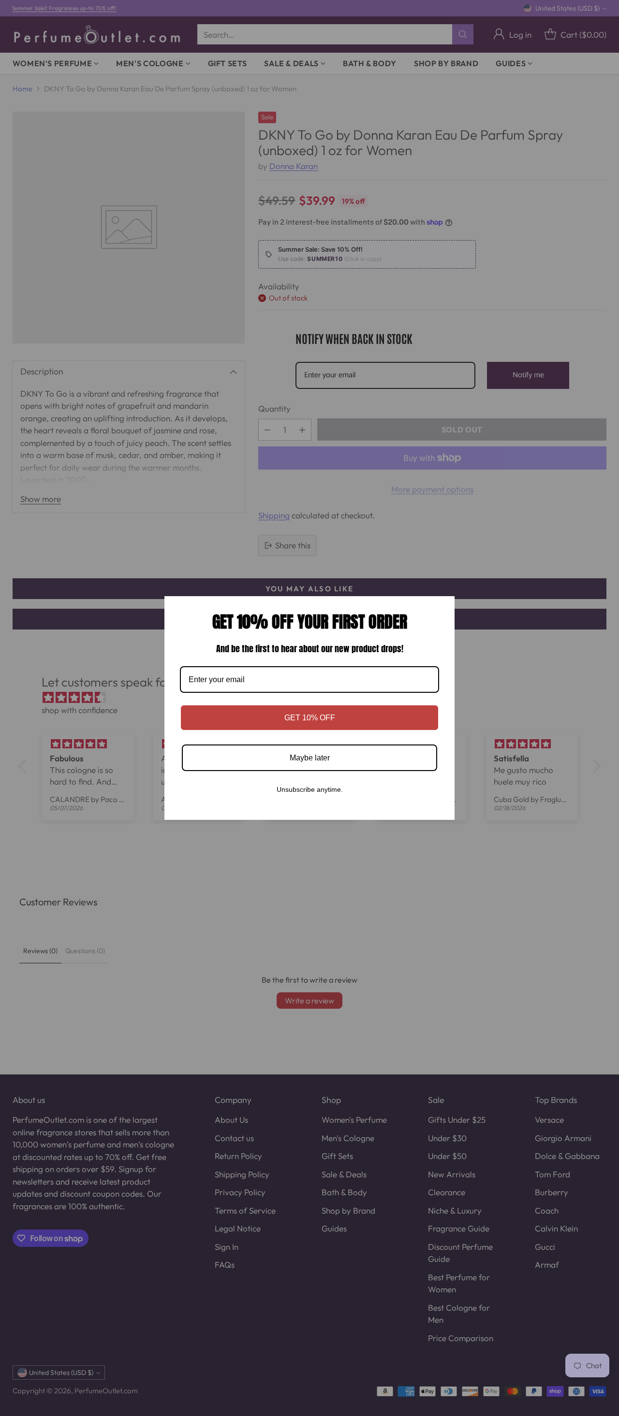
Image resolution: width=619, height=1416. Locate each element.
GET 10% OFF (309, 718)
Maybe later (310, 758)
